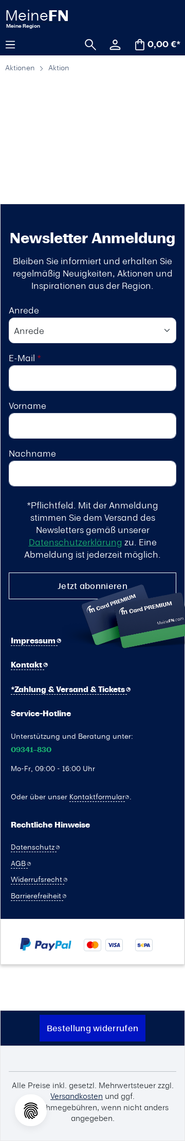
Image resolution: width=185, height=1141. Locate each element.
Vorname (27, 405)
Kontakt (27, 664)
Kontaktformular (97, 796)
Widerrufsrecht (37, 879)
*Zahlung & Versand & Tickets (69, 689)
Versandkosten (76, 1095)
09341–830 (31, 750)
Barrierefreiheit (37, 895)
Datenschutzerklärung (75, 542)
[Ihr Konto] (111, 43)
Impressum (34, 640)
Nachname (32, 453)
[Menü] (14, 43)
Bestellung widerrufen (92, 1028)
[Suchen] (87, 43)
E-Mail (25, 357)
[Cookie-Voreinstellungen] (30, 1110)
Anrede (24, 310)
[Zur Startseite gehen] (50, 18)
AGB (19, 863)
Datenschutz (34, 846)
